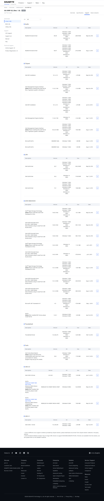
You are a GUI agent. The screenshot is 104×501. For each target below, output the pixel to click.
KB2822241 (28, 383)
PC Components (41, 478)
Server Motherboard (58, 468)
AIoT (70, 478)
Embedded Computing (58, 481)
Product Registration (10, 51)
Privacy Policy (69, 496)
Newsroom (23, 470)
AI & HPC (71, 463)
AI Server (55, 463)
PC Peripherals (40, 476)
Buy (43, 3)
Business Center (8, 470)
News (86, 477)
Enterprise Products (90, 465)
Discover (6, 460)
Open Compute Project (58, 476)
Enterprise (13, 4)
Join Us (6, 463)
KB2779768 (28, 384)
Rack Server (56, 465)
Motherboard (40, 463)
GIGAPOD (55, 470)
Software (71, 470)
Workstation (56, 478)
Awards (87, 489)
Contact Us (23, 478)
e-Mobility (55, 483)
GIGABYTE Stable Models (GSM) (12, 468)
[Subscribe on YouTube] (16, 452)
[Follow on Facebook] (12, 452)
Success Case (88, 484)
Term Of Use (60, 496)
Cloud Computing (73, 465)
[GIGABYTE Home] (9, 2)
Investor (23, 476)
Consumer (6, 4)
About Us (23, 463)
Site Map (77, 496)
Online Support (9, 48)
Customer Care (8, 465)
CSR (22, 468)
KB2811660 (34, 383)
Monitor (39, 470)
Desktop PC (40, 473)
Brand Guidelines (25, 465)
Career (22, 473)
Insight (86, 482)
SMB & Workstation (74, 476)
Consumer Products (90, 463)
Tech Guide (88, 487)
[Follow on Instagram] (20, 452)
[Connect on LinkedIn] (24, 452)
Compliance (88, 470)
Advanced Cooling (57, 473)
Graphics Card (40, 465)
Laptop (39, 468)
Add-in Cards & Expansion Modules (59, 486)
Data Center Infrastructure (75, 473)
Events (86, 479)
